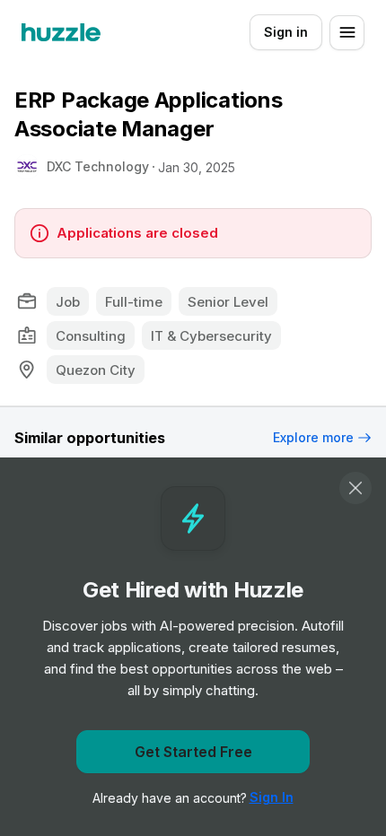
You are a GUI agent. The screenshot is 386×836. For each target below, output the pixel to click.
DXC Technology (98, 166)
